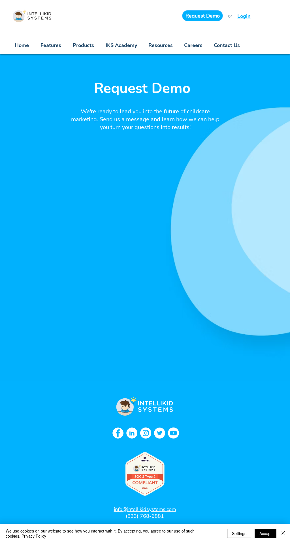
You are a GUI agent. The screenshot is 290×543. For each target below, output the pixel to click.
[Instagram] (145, 433)
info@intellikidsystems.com (145, 509)
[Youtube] (173, 433)
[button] (160, 45)
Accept (265, 533)
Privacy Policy (34, 536)
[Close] (283, 533)
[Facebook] (117, 433)
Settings (239, 533)
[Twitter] (159, 433)
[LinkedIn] (131, 433)
